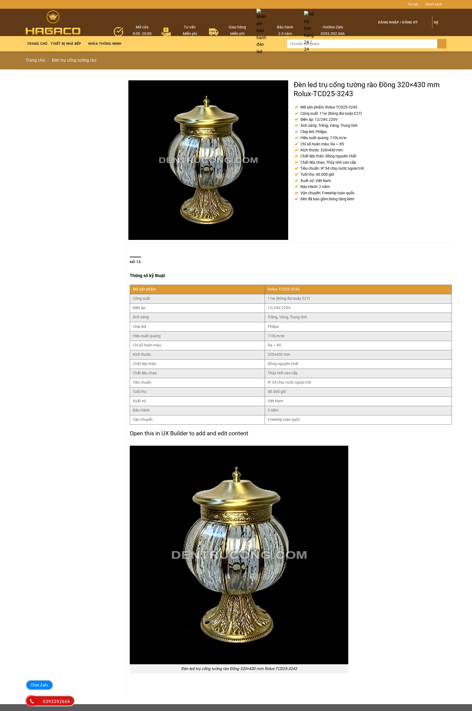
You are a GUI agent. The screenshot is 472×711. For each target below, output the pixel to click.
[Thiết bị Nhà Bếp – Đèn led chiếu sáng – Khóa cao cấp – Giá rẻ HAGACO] (53, 22)
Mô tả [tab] (135, 262)
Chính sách (433, 4)
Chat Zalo (39, 685)
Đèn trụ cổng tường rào (74, 60)
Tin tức (413, 4)
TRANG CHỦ (37, 44)
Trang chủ (35, 60)
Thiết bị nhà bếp (66, 44)
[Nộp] (441, 43)
